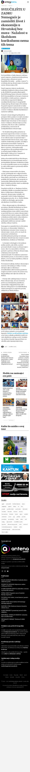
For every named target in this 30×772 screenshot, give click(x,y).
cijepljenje (4, 506)
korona (21, 511)
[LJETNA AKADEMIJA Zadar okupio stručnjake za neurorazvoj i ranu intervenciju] (21, 383)
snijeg (3, 521)
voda (20, 524)
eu (18, 506)
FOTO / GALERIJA (6, 48)
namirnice (4, 516)
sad (26, 519)
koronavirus (5, 514)
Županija (16, 675)
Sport (25, 675)
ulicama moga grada (12, 524)
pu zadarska (11, 519)
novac (9, 516)
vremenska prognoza (7, 527)
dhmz (14, 506)
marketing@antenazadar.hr (9, 666)
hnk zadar (25, 509)
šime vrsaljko (5, 532)
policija (18, 516)
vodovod (25, 524)
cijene (23, 504)
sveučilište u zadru (12, 346)
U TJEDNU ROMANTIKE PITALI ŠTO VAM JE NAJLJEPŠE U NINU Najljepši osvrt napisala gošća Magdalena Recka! (7, 359)
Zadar (11, 675)
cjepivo (9, 506)
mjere (21, 514)
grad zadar (18, 509)
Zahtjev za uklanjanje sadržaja (17, 333)
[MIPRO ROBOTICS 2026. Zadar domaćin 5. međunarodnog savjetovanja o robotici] (8, 383)
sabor (21, 519)
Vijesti (21, 675)
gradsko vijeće (10, 509)
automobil (8, 504)
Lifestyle (12, 677)
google (3, 509)
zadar (20, 527)
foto (22, 506)
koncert (15, 511)
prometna (4, 519)
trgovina (4, 524)
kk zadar (10, 511)
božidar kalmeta (16, 504)
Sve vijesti (5, 675)
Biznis (7, 677)
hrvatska (4, 511)
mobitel (26, 514)
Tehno (23, 677)
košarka (11, 514)
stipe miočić (9, 521)
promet (23, 516)
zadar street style (16, 529)
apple (3, 504)
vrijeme (15, 527)
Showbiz (17, 677)
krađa (16, 514)
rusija (17, 519)
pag (14, 516)
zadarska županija (6, 529)
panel (6, 346)
